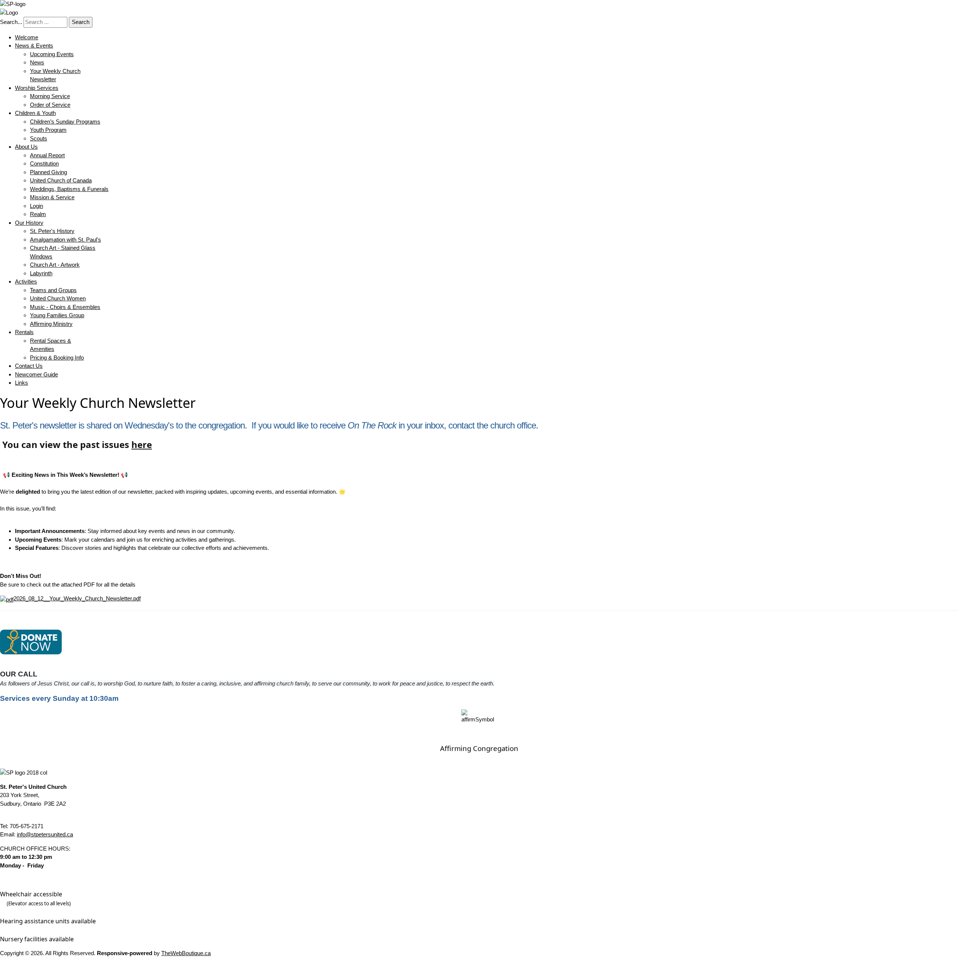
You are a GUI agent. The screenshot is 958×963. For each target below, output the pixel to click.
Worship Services (36, 88)
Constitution (44, 163)
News (37, 62)
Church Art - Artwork (55, 264)
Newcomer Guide (36, 374)
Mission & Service (52, 197)
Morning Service (50, 96)
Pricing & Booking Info (57, 357)
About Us (26, 146)
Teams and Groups (53, 290)
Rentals (24, 332)
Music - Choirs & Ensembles (65, 307)
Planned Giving (48, 172)
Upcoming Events (52, 54)
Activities (26, 281)
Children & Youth (35, 113)
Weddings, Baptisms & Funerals (69, 189)
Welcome (26, 37)
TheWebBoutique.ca (186, 953)
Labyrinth (41, 273)
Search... (11, 22)
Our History (29, 222)
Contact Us (29, 366)
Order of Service (50, 105)
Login (36, 206)
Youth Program (48, 130)
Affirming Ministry (51, 324)
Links (21, 382)
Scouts (38, 138)
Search (80, 22)
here (141, 444)
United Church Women (58, 298)
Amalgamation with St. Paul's (65, 239)
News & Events (34, 45)
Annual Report (47, 155)
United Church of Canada (61, 180)
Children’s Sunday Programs (65, 121)
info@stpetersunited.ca (45, 834)
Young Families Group (57, 315)
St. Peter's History (52, 231)
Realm (38, 214)
